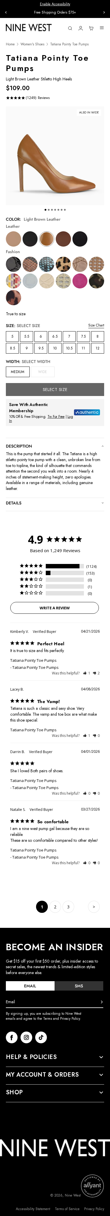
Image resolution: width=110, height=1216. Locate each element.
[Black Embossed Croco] (13, 264)
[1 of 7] (45, 210)
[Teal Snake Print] (46, 264)
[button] (86, 673)
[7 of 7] (65, 210)
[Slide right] (104, 12)
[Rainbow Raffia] (13, 281)
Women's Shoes (32, 44)
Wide (46, 373)
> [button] (94, 907)
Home (10, 44)
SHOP (14, 1092)
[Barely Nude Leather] (13, 239)
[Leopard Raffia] (63, 264)
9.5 (40, 348)
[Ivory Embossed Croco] (46, 281)
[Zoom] (55, 155)
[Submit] (101, 1002)
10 (55, 348)
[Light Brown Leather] (46, 239)
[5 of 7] (58, 210)
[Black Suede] (80, 239)
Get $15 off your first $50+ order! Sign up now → (55, 12)
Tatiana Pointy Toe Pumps (33, 660)
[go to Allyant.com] (92, 1186)
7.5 (83, 336)
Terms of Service (67, 1209)
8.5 (12, 348)
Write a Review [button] (55, 608)
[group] (55, 12)
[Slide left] (6, 12)
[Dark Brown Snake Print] (30, 264)
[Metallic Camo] (96, 281)
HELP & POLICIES (31, 1057)
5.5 (26, 336)
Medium (17, 371)
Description (19, 446)
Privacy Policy (94, 1209)
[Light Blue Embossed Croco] (30, 281)
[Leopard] (13, 297)
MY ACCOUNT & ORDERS (42, 1074)
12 (97, 348)
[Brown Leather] (63, 239)
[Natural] (96, 264)
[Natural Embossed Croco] (80, 264)
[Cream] (63, 281)
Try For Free (56, 416)
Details (13, 503)
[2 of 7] (49, 210)
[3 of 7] (52, 210)
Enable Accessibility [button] (55, 4)
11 (83, 348)
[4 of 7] (55, 210)
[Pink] (80, 281)
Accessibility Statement (33, 1209)
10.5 (69, 348)
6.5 (54, 336)
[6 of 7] (61, 210)
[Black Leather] (30, 239)
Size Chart (96, 325)
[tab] (30, 986)
